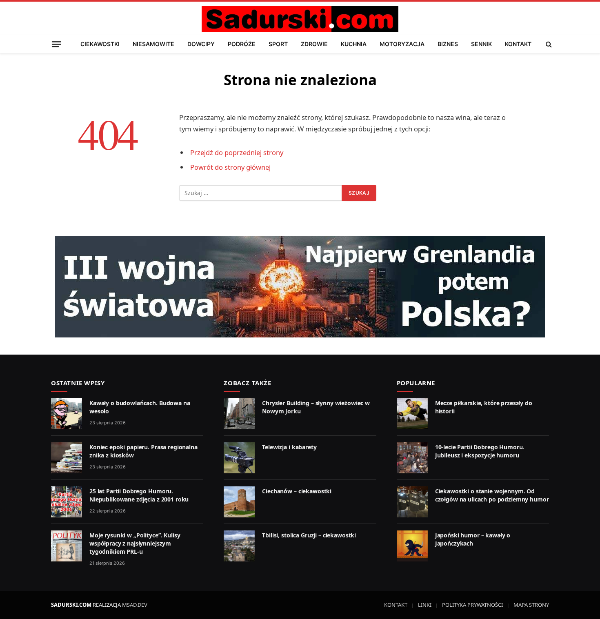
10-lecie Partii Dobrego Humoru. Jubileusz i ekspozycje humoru (479, 451)
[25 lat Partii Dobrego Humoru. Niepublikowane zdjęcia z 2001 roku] (66, 501)
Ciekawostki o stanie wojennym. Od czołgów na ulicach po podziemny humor (492, 495)
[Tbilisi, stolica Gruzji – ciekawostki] (239, 545)
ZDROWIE (314, 43)
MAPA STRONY (531, 604)
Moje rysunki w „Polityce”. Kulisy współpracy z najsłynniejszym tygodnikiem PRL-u (134, 543)
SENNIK (481, 43)
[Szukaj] (548, 44)
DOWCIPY (201, 43)
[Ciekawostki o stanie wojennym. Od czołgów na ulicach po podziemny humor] (412, 501)
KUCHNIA (354, 43)
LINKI (424, 604)
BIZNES (448, 43)
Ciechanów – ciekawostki (296, 491)
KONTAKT (518, 43)
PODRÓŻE (242, 43)
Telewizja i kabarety (289, 447)
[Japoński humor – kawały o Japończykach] (412, 545)
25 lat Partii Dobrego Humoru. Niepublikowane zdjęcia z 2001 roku (139, 495)
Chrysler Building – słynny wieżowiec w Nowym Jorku (316, 407)
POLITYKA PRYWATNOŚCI (472, 604)
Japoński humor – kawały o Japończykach (473, 539)
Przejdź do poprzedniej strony (236, 152)
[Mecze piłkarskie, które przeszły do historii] (412, 413)
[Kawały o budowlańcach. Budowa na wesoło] (66, 413)
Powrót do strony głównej (230, 167)
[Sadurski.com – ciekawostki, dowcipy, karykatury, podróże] (300, 19)
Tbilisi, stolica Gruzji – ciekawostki (309, 535)
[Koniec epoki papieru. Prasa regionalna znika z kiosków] (66, 457)
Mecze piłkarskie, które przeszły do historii (483, 407)
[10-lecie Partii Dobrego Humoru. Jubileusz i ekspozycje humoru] (412, 457)
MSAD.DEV (134, 604)
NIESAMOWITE (153, 43)
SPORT (278, 43)
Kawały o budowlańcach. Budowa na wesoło (139, 407)
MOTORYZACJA (402, 43)
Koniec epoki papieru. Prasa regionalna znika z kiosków (143, 451)
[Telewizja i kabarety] (239, 457)
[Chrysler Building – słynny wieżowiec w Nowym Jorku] (239, 413)
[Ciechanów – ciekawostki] (239, 501)
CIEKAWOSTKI (100, 43)
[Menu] (56, 43)
